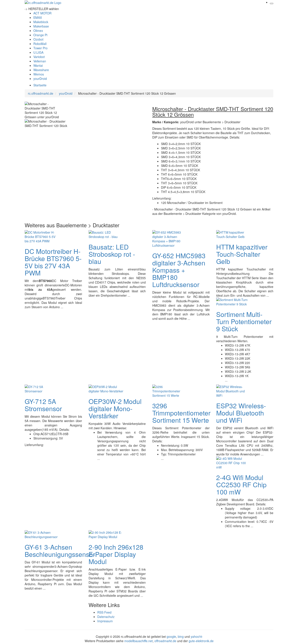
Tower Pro (40, 48)
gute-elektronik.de (201, 641)
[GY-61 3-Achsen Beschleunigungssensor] (42, 534)
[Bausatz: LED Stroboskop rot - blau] (106, 234)
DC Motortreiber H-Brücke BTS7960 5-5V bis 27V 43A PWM (53, 261)
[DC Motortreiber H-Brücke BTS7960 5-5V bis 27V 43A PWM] (42, 236)
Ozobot (38, 39)
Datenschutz (106, 616)
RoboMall (39, 43)
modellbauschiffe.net (138, 641)
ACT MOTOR (42, 13)
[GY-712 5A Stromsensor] (42, 388)
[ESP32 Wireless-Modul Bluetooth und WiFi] (233, 390)
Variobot (39, 57)
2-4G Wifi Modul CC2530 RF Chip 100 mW (241, 484)
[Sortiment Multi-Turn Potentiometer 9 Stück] (233, 301)
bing (181, 636)
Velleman (39, 61)
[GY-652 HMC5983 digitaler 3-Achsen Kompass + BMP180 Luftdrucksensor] (169, 238)
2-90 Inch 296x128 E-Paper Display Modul (116, 554)
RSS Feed (104, 612)
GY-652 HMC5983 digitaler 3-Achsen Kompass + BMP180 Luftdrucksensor (179, 270)
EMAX (37, 17)
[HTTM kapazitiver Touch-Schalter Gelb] (233, 234)
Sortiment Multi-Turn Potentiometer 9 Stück (244, 321)
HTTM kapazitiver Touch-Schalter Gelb (241, 254)
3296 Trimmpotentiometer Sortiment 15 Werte (181, 413)
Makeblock (40, 22)
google (171, 636)
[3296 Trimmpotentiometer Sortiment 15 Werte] (169, 390)
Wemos (38, 74)
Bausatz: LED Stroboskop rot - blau (112, 254)
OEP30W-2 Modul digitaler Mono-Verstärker (115, 408)
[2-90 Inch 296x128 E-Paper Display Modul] (106, 534)
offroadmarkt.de (165, 641)
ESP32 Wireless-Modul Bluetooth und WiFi (241, 413)
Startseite (39, 85)
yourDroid (40, 78)
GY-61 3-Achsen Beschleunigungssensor (60, 550)
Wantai (38, 65)
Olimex (38, 30)
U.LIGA (38, 52)
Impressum (105, 621)
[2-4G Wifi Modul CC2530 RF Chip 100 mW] (233, 462)
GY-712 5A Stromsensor (43, 405)
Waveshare (41, 70)
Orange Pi (40, 35)
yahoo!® (196, 636)
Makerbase (41, 26)
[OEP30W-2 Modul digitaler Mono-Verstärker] (106, 388)
